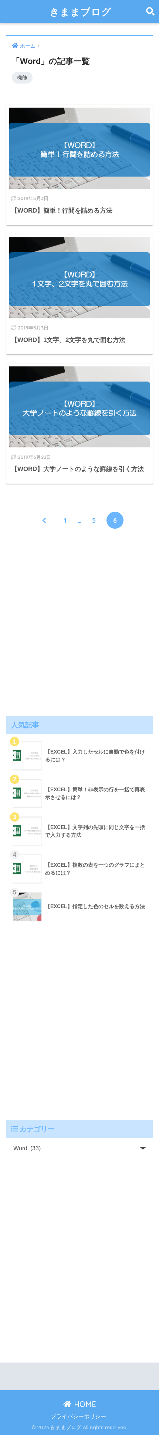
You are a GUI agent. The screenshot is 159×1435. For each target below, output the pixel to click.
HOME (84, 1404)
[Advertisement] (79, 621)
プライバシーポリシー (78, 1416)
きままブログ (81, 11)
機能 (22, 78)
